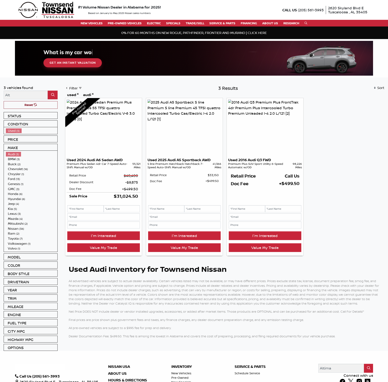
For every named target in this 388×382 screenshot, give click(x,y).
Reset (29, 105)
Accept (314, 367)
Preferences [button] (82, 369)
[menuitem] (32, 130)
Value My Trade (103, 247)
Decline (281, 367)
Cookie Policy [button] (166, 365)
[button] (91, 23)
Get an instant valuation (73, 63)
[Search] (53, 95)
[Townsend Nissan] (46, 9)
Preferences (247, 367)
